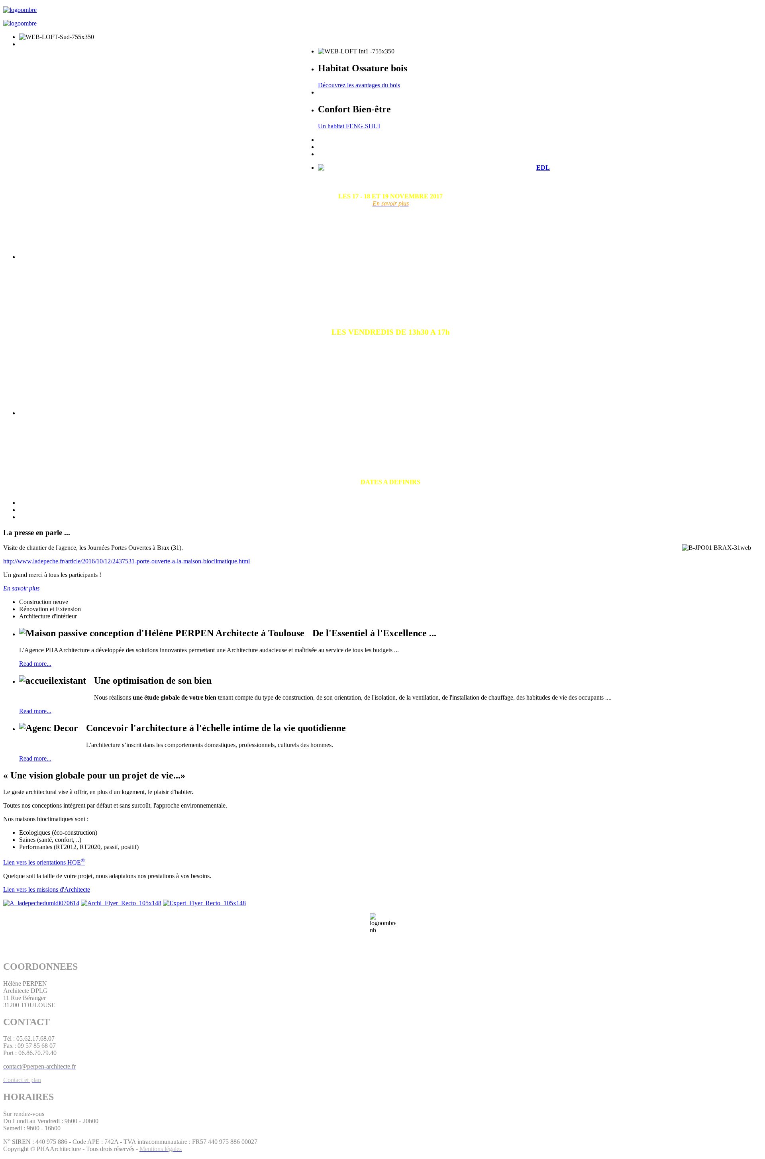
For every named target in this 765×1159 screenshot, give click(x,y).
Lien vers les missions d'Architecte (46, 889)
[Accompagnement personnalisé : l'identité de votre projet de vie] (41, 903)
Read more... (35, 663)
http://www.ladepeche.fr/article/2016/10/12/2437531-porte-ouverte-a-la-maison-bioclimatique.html (126, 561)
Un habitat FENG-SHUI (349, 126)
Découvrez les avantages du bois (359, 85)
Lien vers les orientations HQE (44, 862)
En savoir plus (21, 588)
